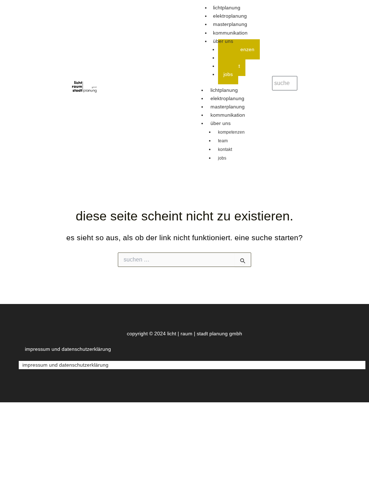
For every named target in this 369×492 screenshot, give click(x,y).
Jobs (228, 74)
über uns (223, 41)
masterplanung (227, 106)
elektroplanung (227, 98)
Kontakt (225, 149)
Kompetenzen (231, 132)
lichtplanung (224, 90)
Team (223, 140)
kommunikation (227, 115)
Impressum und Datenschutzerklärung (68, 349)
